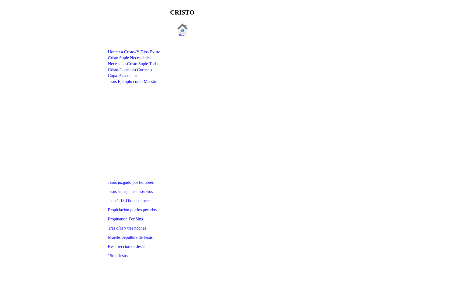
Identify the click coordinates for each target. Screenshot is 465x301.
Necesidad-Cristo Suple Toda (133, 63)
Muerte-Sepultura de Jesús (130, 237)
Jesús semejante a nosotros (130, 191)
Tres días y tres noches (127, 228)
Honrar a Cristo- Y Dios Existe (134, 52)
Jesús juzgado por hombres (131, 182)
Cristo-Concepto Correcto (130, 69)
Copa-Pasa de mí (122, 75)
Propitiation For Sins (125, 219)
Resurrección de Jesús (126, 246)
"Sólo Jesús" (118, 255)
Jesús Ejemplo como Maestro (132, 81)
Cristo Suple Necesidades (129, 58)
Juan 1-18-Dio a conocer (129, 200)
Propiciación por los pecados (132, 209)
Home (182, 35)
